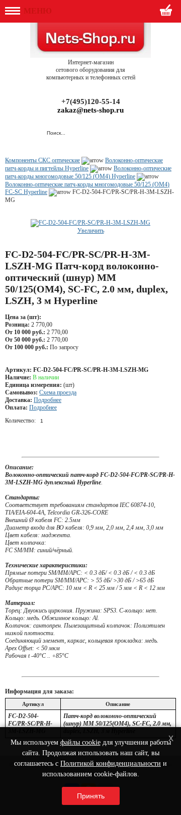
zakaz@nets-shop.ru (90, 110)
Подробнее (47, 399)
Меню (37, 11)
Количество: (20, 420)
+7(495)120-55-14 (90, 101)
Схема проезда (57, 392)
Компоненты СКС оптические (42, 160)
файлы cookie (80, 742)
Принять (91, 796)
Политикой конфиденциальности (110, 763)
